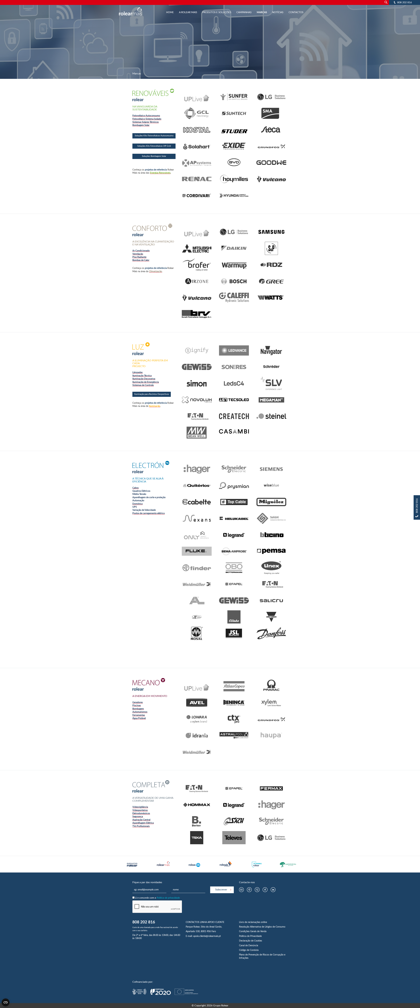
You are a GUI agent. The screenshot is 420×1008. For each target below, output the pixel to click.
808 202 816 (404, 2)
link (197, 92)
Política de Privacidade (250, 936)
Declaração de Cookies (250, 941)
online (264, 922)
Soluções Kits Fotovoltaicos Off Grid (154, 146)
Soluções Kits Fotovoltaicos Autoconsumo (154, 136)
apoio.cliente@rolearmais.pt (207, 936)
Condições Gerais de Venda (252, 931)
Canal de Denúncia (248, 945)
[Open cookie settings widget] (6, 1002)
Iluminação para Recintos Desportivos (151, 394)
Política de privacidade (168, 898)
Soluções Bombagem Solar (154, 156)
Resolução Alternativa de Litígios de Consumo (262, 927)
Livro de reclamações (250, 922)
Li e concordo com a (157, 898)
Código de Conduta (249, 950)
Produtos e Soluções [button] (216, 12)
